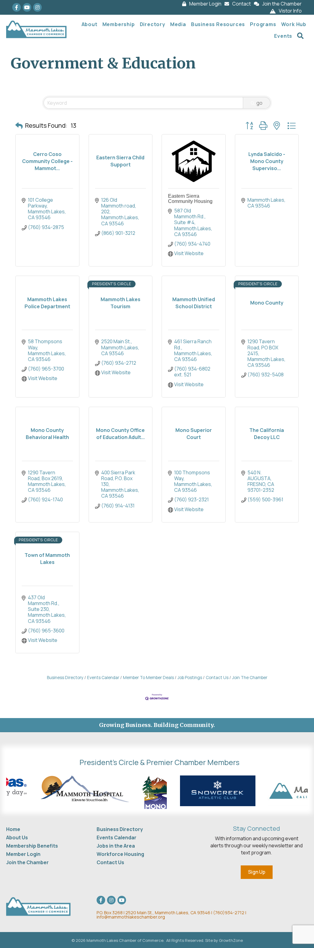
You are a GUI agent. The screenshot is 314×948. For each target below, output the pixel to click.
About (90, 24)
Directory (152, 24)
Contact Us (217, 677)
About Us (17, 837)
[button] (19, 125)
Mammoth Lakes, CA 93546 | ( (156, 912)
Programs (263, 24)
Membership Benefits (32, 845)
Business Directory (65, 677)
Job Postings (190, 677)
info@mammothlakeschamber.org (131, 917)
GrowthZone (231, 940)
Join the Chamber (27, 862)
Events (283, 36)
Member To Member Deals (148, 677)
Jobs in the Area (116, 845)
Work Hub (293, 24)
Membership (118, 24)
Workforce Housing (120, 854)
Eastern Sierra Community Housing (190, 198)
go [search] (259, 102)
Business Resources (218, 24)
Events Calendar (103, 677)
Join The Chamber (249, 677)
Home (13, 829)
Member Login (23, 854)
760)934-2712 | (230, 912)
